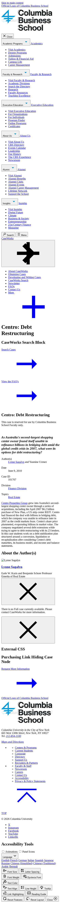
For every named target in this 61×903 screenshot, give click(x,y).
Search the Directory (19, 86)
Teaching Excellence (19, 95)
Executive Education (13, 105)
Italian (31, 860)
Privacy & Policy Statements (30, 781)
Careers (19, 772)
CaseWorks (7, 238)
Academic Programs (13, 43)
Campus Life (15, 61)
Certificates (14, 126)
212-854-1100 (13, 736)
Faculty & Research (13, 74)
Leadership (14, 151)
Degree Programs (17, 52)
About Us (8, 136)
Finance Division (17, 488)
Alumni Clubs (15, 181)
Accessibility (22, 778)
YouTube (13, 833)
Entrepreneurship (17, 221)
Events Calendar (17, 147)
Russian (5, 863)
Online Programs (17, 123)
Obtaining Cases (17, 274)
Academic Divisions (19, 83)
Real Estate (14, 497)
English (5, 860)
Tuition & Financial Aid (21, 58)
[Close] (28, 591)
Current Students (24, 750)
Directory (20, 756)
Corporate (20, 753)
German (22, 860)
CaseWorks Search (18, 280)
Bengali (13, 866)
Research (13, 89)
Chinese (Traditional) (44, 863)
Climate (12, 215)
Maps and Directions (12, 741)
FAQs (11, 286)
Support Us (21, 759)
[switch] (3, 851)
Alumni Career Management (23, 187)
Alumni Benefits (17, 178)
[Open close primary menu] (28, 253)
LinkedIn (13, 836)
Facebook (13, 830)
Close (9, 36)
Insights (7, 203)
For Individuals (16, 117)
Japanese (49, 860)
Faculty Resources (18, 92)
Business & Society (18, 218)
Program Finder (16, 120)
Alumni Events (16, 184)
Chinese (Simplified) (22, 863)
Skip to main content (12, 2)
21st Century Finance (19, 224)
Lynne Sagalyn (16, 461)
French (14, 860)
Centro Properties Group (14, 503)
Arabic (5, 866)
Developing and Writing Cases (24, 277)
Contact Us (14, 289)
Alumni (6, 169)
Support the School (18, 193)
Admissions (14, 55)
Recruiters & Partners (26, 762)
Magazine (13, 227)
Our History (14, 154)
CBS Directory (16, 144)
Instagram (13, 827)
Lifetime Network (17, 190)
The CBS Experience (19, 157)
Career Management (19, 64)
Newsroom (14, 160)
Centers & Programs (26, 747)
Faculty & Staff (23, 765)
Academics (37, 43)
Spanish (39, 860)
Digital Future (15, 212)
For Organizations (17, 114)
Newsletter (14, 283)
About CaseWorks (18, 271)
